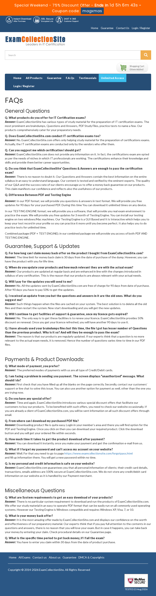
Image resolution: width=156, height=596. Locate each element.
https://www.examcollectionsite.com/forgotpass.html (98, 453)
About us (55, 557)
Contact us (39, 557)
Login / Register (141, 28)
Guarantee (107, 28)
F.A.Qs (70, 78)
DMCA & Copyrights (91, 557)
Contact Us (122, 28)
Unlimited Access (112, 78)
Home (94, 28)
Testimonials (87, 78)
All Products (34, 78)
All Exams (24, 557)
